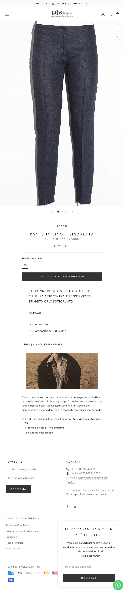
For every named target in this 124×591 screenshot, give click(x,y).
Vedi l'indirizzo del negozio (39, 432)
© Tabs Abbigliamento (24, 567)
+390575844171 (84, 469)
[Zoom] (117, 29)
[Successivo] (72, 211)
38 (25, 265)
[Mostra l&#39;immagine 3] (66, 212)
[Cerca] (110, 14)
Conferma (89, 578)
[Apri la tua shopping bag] (117, 14)
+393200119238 (89, 473)
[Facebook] (67, 506)
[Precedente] (51, 211)
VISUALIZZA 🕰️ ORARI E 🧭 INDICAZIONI (61, 3)
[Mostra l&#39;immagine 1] (58, 212)
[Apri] (7, 14)
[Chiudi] (116, 524)
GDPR (71, 482)
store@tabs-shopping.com (93, 477)
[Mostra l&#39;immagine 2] (62, 212)
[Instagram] (75, 506)
